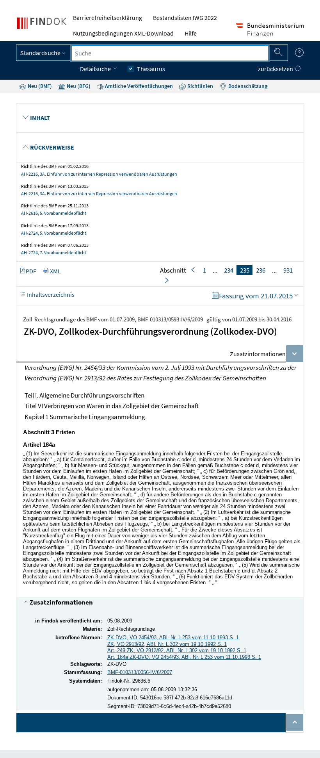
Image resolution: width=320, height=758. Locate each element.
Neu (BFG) (78, 85)
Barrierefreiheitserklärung (107, 17)
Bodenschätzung (247, 85)
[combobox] (169, 53)
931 (288, 270)
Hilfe (191, 33)
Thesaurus (151, 69)
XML (55, 271)
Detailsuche (96, 69)
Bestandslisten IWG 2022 (185, 17)
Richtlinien (199, 85)
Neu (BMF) (39, 85)
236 (260, 270)
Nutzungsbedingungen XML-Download (123, 33)
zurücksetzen (276, 69)
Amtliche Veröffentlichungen (138, 85)
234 (228, 270)
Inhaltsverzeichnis (50, 294)
